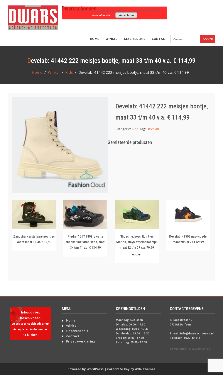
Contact (159, 39)
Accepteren (126, 15)
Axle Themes (145, 369)
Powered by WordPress (86, 369)
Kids (69, 72)
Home (94, 39)
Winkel (111, 39)
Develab (153, 129)
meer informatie (101, 15)
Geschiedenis (134, 39)
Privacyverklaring (81, 341)
